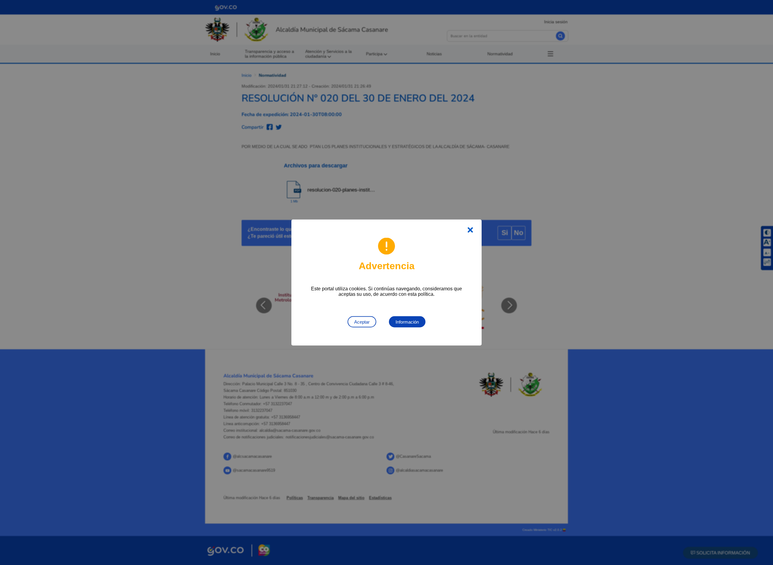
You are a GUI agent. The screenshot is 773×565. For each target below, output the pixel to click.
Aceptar (362, 321)
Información (407, 321)
